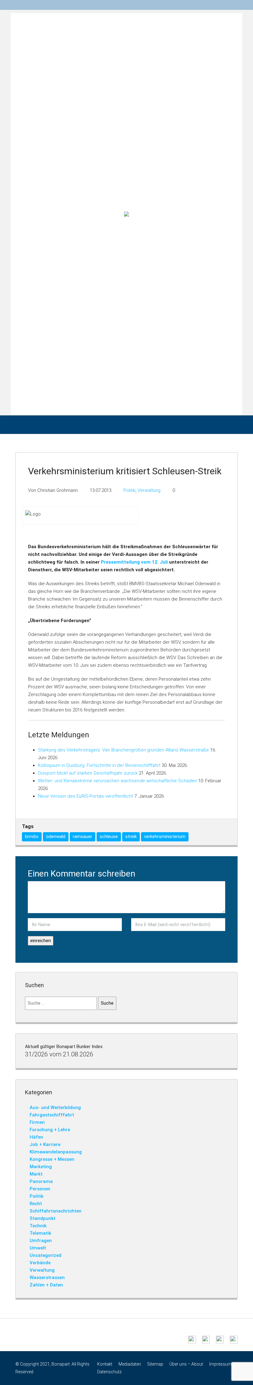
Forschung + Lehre (50, 1129)
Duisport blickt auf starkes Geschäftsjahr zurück (88, 773)
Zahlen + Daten (46, 1285)
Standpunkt (43, 1218)
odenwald (55, 836)
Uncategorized (45, 1255)
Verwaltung (149, 490)
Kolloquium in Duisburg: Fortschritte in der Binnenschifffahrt (99, 765)
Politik (129, 490)
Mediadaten (129, 1364)
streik (131, 836)
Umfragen (41, 1240)
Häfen (36, 1137)
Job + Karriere (45, 1144)
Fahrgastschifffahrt (52, 1115)
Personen (40, 1189)
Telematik (40, 1233)
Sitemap (155, 1364)
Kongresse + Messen (52, 1159)
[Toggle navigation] (235, 5)
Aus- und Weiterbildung (55, 1107)
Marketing (41, 1166)
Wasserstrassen (47, 1277)
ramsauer (82, 836)
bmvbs (32, 836)
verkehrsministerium (164, 836)
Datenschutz (109, 1371)
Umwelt (38, 1248)
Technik (38, 1226)
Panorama (41, 1181)
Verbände (40, 1263)
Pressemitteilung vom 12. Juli (134, 562)
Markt (36, 1174)
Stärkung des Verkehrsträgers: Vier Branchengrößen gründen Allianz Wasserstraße (123, 750)
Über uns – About (186, 1364)
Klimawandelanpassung (56, 1152)
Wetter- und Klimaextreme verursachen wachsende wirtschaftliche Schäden (117, 781)
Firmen (37, 1122)
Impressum (220, 1364)
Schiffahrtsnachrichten (55, 1211)
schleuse (109, 836)
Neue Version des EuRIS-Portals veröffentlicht (85, 796)
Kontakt (104, 1364)
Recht (36, 1203)
